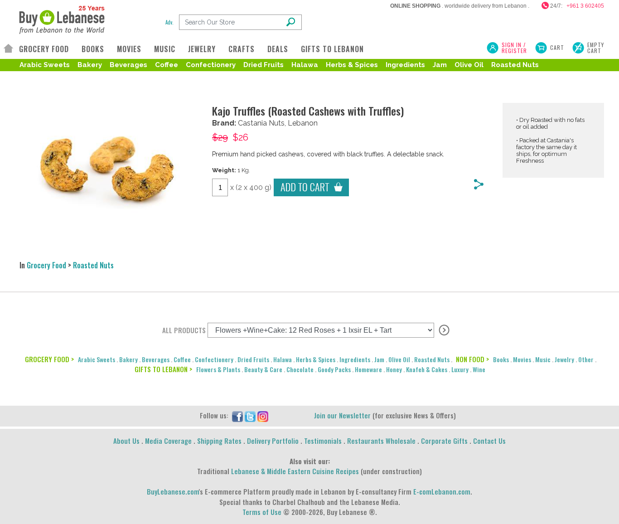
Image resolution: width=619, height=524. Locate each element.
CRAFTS (241, 49)
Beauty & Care (263, 369)
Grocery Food (46, 265)
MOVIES (129, 49)
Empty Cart (595, 47)
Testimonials (323, 441)
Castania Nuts (261, 123)
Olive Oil (469, 65)
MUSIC (164, 49)
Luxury (460, 369)
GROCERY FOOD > (49, 359)
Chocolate (300, 369)
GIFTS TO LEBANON (332, 49)
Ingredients (405, 65)
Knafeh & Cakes (426, 369)
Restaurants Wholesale (381, 441)
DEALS (277, 49)
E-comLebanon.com (441, 491)
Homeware (368, 369)
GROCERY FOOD (44, 49)
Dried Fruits (263, 65)
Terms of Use (261, 512)
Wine (479, 369)
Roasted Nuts (515, 65)
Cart (557, 47)
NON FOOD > (472, 359)
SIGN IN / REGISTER (514, 47)
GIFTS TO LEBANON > (163, 369)
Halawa (304, 65)
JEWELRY (202, 49)
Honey (394, 369)
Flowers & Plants (218, 369)
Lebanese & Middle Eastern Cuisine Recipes (295, 471)
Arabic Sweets (44, 65)
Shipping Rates (219, 441)
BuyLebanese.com (173, 491)
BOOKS (93, 49)
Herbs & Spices (352, 65)
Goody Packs (334, 369)
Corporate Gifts (444, 441)
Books (501, 359)
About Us (126, 441)
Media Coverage (168, 441)
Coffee (166, 65)
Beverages (128, 65)
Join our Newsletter (342, 415)
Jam (440, 65)
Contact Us (489, 441)
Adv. (169, 22)
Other (586, 359)
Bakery (89, 65)
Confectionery (211, 65)
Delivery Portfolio (273, 441)
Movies (522, 359)
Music (543, 359)
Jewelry (564, 359)
